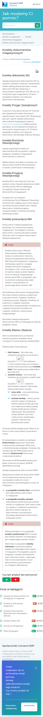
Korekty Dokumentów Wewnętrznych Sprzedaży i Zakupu (16, 613)
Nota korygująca (11, 631)
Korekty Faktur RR (12, 621)
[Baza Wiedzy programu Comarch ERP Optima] (12, 4)
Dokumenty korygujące (20, 59)
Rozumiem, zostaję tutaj (11, 707)
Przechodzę (29, 705)
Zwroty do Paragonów (13, 626)
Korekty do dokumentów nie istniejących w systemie (16, 597)
